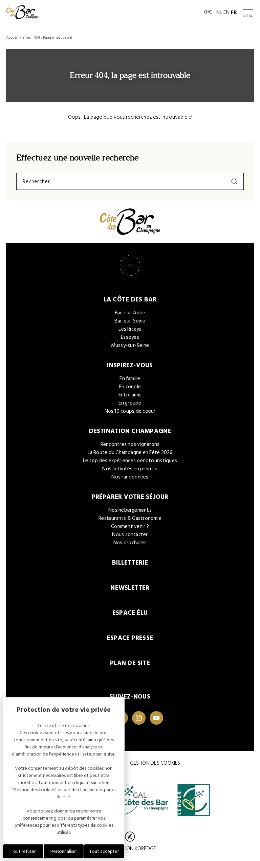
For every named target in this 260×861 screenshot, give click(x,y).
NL (219, 12)
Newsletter (129, 588)
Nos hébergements (130, 510)
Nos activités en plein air (129, 469)
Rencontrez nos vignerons (130, 444)
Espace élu (130, 613)
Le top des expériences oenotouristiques (130, 460)
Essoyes (130, 337)
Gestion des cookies (155, 763)
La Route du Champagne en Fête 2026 (130, 452)
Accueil (12, 37)
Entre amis (130, 395)
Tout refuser (23, 851)
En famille (130, 378)
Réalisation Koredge (130, 848)
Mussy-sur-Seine (130, 345)
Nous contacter (130, 534)
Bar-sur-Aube (130, 313)
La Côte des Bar (130, 299)
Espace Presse (130, 638)
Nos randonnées (129, 477)
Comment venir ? (130, 526)
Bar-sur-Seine (129, 321)
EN (226, 12)
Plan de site (130, 663)
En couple (130, 387)
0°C (208, 12)
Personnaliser (63, 851)
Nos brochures (130, 543)
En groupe (129, 403)
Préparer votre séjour (130, 497)
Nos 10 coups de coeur (130, 411)
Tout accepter (104, 851)
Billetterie (130, 563)
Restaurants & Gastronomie (130, 518)
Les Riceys (129, 329)
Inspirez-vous (130, 365)
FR (234, 12)
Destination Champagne (130, 431)
